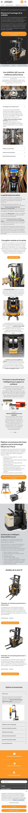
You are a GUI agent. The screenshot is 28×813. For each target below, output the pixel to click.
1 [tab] (11, 432)
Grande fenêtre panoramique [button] (9, 156)
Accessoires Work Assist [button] (7, 743)
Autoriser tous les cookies (14, 810)
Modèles (13, 65)
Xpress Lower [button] (5, 693)
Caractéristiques (5, 65)
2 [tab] (13, 432)
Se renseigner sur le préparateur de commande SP (14, 33)
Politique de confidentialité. (18, 799)
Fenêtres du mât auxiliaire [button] (8, 148)
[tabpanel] (14, 415)
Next (26, 404)
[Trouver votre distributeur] (22, 1)
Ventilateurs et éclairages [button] (7, 732)
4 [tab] (17, 432)
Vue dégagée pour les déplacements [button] (11, 106)
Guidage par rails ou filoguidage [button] (9, 724)
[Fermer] (26, 791)
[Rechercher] (25, 2)
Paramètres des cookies (14, 802)
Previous (2, 404)
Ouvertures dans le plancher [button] (9, 152)
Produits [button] (3, 786)
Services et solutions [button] (6, 788)
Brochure (11, 618)
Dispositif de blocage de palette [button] (9, 739)
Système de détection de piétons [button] (9, 728)
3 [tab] (15, 432)
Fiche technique (4, 618)
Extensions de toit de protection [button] (9, 735)
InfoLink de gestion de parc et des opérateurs (14, 414)
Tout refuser (14, 806)
